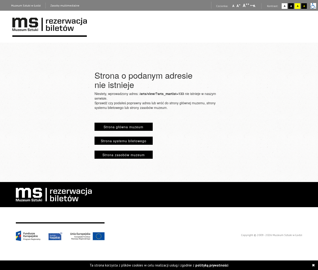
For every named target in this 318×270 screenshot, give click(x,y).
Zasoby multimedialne (64, 5)
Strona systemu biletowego (123, 140)
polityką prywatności (211, 265)
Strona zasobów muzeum (123, 154)
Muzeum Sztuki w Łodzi (26, 5)
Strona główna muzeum (123, 127)
